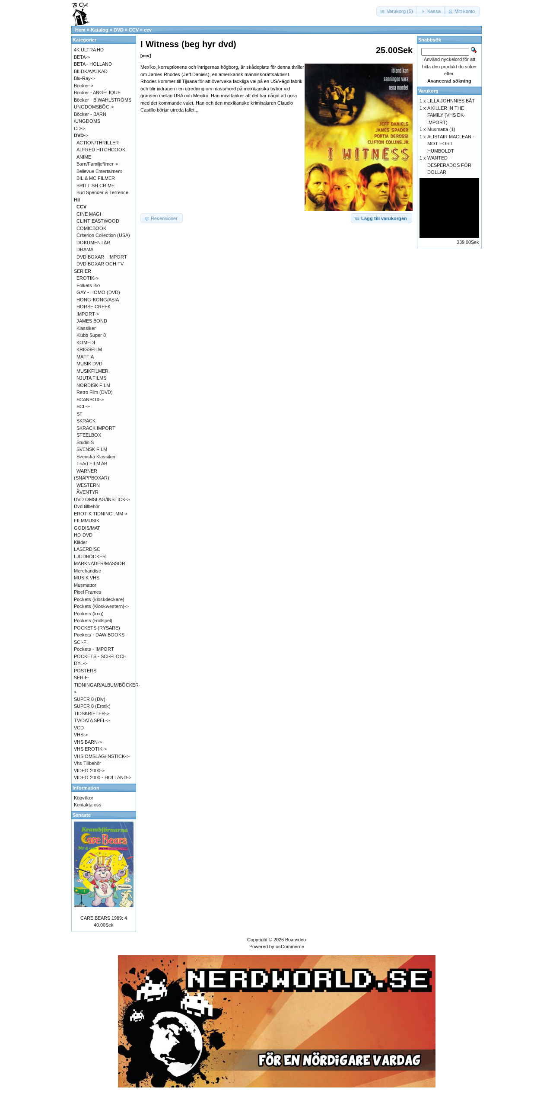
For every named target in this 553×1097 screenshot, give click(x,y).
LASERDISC (87, 549)
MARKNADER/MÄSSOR (99, 563)
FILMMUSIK (86, 520)
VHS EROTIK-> (90, 749)
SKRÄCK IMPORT (95, 428)
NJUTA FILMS (91, 378)
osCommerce (290, 946)
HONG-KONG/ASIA (97, 299)
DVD (119, 29)
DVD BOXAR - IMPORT (101, 256)
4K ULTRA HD (89, 49)
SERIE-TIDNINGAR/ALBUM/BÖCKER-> (107, 684)
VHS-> (81, 734)
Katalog (99, 29)
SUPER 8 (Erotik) (92, 706)
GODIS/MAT (87, 528)
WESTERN (88, 485)
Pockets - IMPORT (94, 649)
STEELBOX (88, 435)
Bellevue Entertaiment (99, 171)
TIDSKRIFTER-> (91, 713)
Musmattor (85, 585)
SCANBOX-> (90, 399)
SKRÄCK (85, 420)
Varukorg (428, 90)
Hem (80, 29)
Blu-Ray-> (84, 78)
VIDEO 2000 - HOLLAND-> (102, 777)
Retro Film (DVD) (94, 392)
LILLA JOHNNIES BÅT (451, 100)
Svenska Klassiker (96, 456)
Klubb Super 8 (91, 335)
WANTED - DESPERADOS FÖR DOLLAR (449, 165)
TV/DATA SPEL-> (92, 720)
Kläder (80, 542)
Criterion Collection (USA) (103, 235)
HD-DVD (83, 534)
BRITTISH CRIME (95, 185)
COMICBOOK (91, 228)
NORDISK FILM (93, 385)
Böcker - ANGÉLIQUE (97, 92)
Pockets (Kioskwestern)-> (101, 606)
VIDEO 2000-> (89, 770)
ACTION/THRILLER (97, 142)
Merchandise (87, 570)
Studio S (85, 442)
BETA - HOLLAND (93, 64)
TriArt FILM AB (91, 463)
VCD (79, 727)
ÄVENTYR (87, 492)
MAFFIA (85, 356)
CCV (134, 29)
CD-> (79, 128)
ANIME (83, 157)
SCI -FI (84, 406)
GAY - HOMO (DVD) (98, 292)
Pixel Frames (88, 592)
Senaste (82, 815)
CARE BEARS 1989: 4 (103, 918)
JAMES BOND (91, 320)
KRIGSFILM (89, 349)
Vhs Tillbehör (87, 763)
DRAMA (84, 249)
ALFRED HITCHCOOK (100, 149)
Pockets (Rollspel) (93, 620)
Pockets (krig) (89, 613)
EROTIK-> (87, 278)
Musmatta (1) (441, 129)
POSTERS (85, 670)
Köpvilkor (83, 797)
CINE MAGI (88, 214)
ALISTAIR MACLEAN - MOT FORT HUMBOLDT (450, 144)
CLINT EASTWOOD (97, 221)
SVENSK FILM (91, 449)
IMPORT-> (87, 314)
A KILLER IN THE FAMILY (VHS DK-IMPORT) (446, 115)
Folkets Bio (88, 285)
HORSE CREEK (93, 306)
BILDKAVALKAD (91, 71)
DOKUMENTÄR (93, 242)
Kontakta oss (88, 804)
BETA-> (82, 57)
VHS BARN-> (88, 742)
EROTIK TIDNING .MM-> (100, 513)
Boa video (295, 939)
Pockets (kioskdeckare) (99, 599)
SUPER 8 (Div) (89, 699)
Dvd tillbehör (87, 506)
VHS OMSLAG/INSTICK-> (101, 756)
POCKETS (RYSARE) (97, 627)
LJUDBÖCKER (90, 556)
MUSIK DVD (89, 363)
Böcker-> (83, 85)
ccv (148, 29)
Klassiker (86, 328)
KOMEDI (85, 342)
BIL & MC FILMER (95, 178)
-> (81, 135)
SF (79, 413)
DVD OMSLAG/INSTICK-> (102, 499)
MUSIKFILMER (92, 371)
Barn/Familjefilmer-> (97, 163)
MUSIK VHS (86, 577)
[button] (397, 11)
